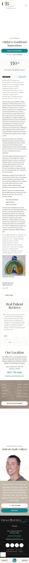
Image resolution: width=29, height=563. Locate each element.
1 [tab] (10, 342)
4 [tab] (15, 342)
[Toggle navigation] (26, 5)
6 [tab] (18, 342)
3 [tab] (13, 342)
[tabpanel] (14, 325)
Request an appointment (14, 50)
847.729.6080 (17, 55)
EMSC (17, 554)
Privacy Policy (10, 549)
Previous (2, 467)
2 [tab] (12, 342)
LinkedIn (21, 545)
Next (26, 467)
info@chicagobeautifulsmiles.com (14, 376)
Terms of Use (18, 549)
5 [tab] (16, 342)
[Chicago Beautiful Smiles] (8, 5)
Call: (14, 505)
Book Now (14, 510)
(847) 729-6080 (14, 372)
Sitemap (21, 551)
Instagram (17, 545)
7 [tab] (19, 342)
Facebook (8, 545)
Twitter (12, 545)
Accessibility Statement (11, 551)
